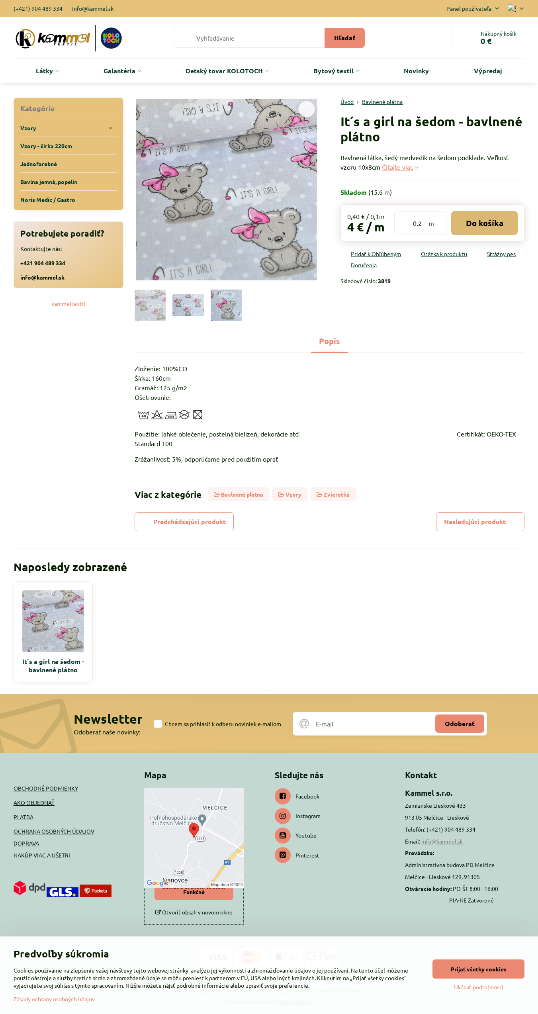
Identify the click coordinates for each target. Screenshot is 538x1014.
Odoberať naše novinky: (107, 732)
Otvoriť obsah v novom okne (197, 912)
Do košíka (484, 223)
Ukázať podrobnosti (478, 987)
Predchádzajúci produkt (189, 521)
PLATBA (23, 816)
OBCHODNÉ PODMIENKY (46, 788)
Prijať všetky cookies (479, 969)
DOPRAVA (26, 843)
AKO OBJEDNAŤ (34, 802)
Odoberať (460, 723)
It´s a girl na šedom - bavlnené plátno (53, 665)
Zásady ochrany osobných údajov (54, 998)
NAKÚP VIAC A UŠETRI (42, 855)
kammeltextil (68, 303)
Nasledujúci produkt (475, 521)
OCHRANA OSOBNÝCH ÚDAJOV (54, 831)
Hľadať (344, 37)
